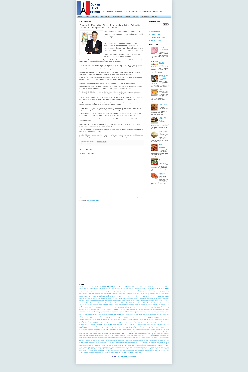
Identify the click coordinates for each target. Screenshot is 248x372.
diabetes (109, 309)
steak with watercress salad (115, 345)
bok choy (145, 293)
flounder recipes (109, 312)
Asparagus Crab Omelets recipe (133, 288)
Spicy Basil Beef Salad (154, 342)
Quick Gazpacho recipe (88, 333)
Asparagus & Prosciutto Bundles (106, 288)
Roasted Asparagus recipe (97, 335)
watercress (106, 350)
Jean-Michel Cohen (88, 143)
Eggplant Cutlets (111, 311)
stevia (123, 345)
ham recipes (118, 316)
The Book (95, 16)
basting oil (150, 291)
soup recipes (130, 342)
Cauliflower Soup (83, 298)
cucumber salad (165, 307)
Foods (127, 16)
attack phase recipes (126, 290)
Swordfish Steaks (83, 347)
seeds (119, 340)
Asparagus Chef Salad (120, 288)
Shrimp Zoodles (87, 342)
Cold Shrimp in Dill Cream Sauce (129, 306)
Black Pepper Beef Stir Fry (124, 293)
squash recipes (147, 343)
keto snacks (154, 319)
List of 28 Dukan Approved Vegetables (163, 62)
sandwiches (102, 338)
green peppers (139, 314)
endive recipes (150, 311)
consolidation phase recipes (149, 306)
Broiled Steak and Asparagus (133, 295)
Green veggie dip (147, 314)
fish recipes (101, 313)
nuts (131, 324)
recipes (124, 333)
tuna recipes (109, 348)
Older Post (140, 198)
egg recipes (89, 311)
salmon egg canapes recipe (128, 337)
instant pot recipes (136, 317)
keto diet (123, 319)
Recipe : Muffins (163, 104)
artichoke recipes (129, 286)
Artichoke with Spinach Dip (141, 286)
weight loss (166, 350)
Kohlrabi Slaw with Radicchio (124, 321)
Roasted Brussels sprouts (120, 335)
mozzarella (81, 324)
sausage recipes (120, 338)
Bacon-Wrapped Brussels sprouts (91, 291)
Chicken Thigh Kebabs (127, 302)
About (87, 16)
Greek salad (107, 314)
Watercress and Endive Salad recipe (117, 350)
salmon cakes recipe (99, 337)
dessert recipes (102, 309)
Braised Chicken (161, 293)
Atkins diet (109, 290)
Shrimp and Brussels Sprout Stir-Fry (141, 340)
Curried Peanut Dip (94, 309)
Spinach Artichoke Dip (95, 343)
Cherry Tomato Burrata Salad (142, 298)
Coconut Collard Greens (152, 304)
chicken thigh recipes (138, 302)
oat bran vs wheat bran (150, 324)
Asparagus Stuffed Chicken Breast (87, 290)
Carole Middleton (118, 296)
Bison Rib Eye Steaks (112, 293)
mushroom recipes (107, 324)
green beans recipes (115, 314)
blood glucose (133, 293)
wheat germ (87, 352)
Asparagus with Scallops (101, 290)
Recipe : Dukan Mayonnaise (163, 132)
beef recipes (162, 291)
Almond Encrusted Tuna (94, 286)
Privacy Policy (132, 331)
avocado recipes (136, 290)
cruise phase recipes (124, 307)
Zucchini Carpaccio (106, 352)
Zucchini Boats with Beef (96, 352)
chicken (163, 298)
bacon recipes (157, 290)
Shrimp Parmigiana (160, 340)
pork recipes (110, 329)
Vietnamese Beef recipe (150, 348)
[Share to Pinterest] (105, 142)
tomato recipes (156, 347)
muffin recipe (87, 324)
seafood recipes (93, 340)
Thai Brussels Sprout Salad (108, 347)
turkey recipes (134, 348)
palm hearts (99, 326)
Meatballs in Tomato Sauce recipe (105, 322)
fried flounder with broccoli (126, 312)
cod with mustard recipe (102, 306)
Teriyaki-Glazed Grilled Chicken (95, 347)
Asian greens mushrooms (92, 288)
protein (161, 331)
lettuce (155, 321)
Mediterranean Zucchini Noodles (135, 322)
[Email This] (98, 142)
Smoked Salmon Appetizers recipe (99, 342)
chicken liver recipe (103, 300)
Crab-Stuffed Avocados (90, 307)
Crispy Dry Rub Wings (113, 307)
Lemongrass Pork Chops (136, 321)
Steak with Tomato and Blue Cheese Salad (98, 345)
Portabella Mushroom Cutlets (132, 329)
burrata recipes (87, 296)
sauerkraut (114, 338)
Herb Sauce (148, 316)
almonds (102, 286)
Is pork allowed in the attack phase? (163, 48)
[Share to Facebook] (104, 142)
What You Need (117, 16)
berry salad (85, 293)
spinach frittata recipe (105, 343)
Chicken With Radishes (123, 304)
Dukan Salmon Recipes (162, 174)
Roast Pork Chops (87, 335)
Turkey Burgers (127, 348)
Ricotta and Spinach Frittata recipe (145, 333)
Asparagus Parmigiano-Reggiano (148, 288)
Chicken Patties (139, 300)
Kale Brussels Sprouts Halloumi (89, 319)
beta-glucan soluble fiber (94, 293)
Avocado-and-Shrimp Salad (146, 290)
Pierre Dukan (82, 327)
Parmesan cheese (122, 326)
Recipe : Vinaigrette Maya (163, 90)
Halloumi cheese (87, 316)
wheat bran (82, 352)
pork (139, 327)
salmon (161, 335)
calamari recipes (109, 296)
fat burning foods (91, 312)
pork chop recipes (145, 327)
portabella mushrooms (144, 329)
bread (87, 295)
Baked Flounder (143, 291)
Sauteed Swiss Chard (139, 338)
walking (101, 350)
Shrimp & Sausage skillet (126, 340)
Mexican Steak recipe (148, 322)
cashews (145, 296)
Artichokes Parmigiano (160, 286)
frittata (136, 312)
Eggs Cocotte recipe (141, 311)
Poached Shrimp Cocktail (121, 327)
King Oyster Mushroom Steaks (92, 321)
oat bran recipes (141, 324)
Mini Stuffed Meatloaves (158, 322)
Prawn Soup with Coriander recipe (106, 331)
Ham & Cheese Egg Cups (98, 316)
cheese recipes (122, 298)
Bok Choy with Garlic (152, 293)
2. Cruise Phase (154, 34)
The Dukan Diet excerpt (147, 347)
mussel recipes (116, 324)
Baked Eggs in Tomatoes (122, 291)
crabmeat (98, 307)
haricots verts (130, 316)
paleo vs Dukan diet (91, 326)
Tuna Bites (102, 348)
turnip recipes (141, 348)
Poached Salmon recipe (91, 327)
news (95, 143)
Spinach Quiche (114, 343)
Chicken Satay (101, 302)
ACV (80, 286)
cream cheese (104, 307)
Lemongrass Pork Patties (148, 321)
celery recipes (115, 298)
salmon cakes (90, 337)
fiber (97, 312)
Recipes (135, 16)
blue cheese (139, 293)
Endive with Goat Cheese (160, 311)
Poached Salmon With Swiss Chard (106, 327)
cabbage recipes (101, 296)
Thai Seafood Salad (137, 347)
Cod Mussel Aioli (162, 304)
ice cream (99, 317)
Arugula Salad (82, 288)
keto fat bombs (128, 319)
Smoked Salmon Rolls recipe (114, 342)
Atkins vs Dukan (116, 290)
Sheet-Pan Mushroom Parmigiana (162, 146)
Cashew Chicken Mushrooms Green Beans (132, 296)
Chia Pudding (152, 298)
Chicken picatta (158, 300)
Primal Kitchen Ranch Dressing (121, 331)
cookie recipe (159, 306)
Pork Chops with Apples (155, 327)
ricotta (136, 333)
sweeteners (154, 345)
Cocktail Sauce (143, 304)
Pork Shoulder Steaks (119, 329)
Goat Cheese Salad (99, 314)
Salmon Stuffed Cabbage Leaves (91, 338)
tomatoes (85, 348)
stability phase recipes (156, 343)
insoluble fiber (118, 317)
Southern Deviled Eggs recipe (141, 342)
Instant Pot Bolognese (127, 317)
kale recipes (99, 319)
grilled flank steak (155, 314)
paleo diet (84, 326)
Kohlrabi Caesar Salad (104, 321)
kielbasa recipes (160, 319)
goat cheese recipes (90, 314)
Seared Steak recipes (113, 340)
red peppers (131, 333)
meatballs (95, 322)
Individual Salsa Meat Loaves (108, 317)
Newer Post (83, 198)
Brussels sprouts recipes (147, 295)
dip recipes (114, 309)
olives (157, 324)
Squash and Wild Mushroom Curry (135, 343)
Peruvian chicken (147, 326)
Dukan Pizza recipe (164, 309)
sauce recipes (108, 338)
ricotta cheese (157, 333)
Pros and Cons (138, 331)
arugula (167, 286)
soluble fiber (124, 342)
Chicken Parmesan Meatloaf (114, 300)
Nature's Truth (123, 324)
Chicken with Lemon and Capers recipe (93, 304)
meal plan (91, 322)
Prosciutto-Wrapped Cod (153, 331)
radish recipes (104, 333)
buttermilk (94, 296)
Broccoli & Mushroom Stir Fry (95, 295)
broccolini (125, 295)
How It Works (105, 16)
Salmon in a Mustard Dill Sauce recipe (145, 337)
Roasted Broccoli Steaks (109, 335)
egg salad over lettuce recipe (100, 311)
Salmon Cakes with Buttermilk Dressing (113, 337)
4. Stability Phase (155, 40)
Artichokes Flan (150, 286)
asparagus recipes (163, 288)
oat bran (135, 324)
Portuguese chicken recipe (91, 331)
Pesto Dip (156, 326)
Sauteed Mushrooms (129, 338)
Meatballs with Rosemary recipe (121, 322)
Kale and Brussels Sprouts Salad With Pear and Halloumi (163, 77)
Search (154, 16)
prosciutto (145, 331)
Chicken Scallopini (109, 302)
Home (80, 16)
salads (157, 335)
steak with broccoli (83, 345)
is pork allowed (144, 317)
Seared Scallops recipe (102, 340)
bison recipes (104, 293)
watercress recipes (130, 350)
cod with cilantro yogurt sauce (90, 306)
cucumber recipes (155, 307)
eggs (135, 311)
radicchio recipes (97, 333)
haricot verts (124, 316)
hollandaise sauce (155, 316)
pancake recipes (114, 326)
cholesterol (131, 304)
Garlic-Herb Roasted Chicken (158, 312)
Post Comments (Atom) (93, 200)
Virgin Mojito (96, 350)
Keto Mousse (140, 319)
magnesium (166, 321)
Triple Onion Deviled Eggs (94, 348)
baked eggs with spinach (134, 291)
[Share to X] (102, 142)
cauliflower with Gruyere (106, 298)
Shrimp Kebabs (152, 340)
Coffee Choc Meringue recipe (114, 306)
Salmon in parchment (159, 337)
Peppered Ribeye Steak (133, 326)
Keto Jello (135, 319)
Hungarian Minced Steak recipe (89, 317)
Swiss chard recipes (163, 345)
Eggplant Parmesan (119, 311)
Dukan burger (129, 309)
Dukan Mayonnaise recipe (143, 309)
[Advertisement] (137, 5)
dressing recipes (121, 309)
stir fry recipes (128, 345)
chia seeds (158, 298)
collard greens (139, 306)
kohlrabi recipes (113, 321)
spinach (161, 342)
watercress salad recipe (140, 350)
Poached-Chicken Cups (132, 327)
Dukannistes (145, 16)
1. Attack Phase (154, 31)
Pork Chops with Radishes (91, 329)
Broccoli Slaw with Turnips (116, 295)
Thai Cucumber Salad (120, 347)
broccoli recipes (106, 295)
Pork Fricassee (101, 329)
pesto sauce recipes (164, 326)
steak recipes (165, 344)
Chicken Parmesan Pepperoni (128, 300)
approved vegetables (120, 286)
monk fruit (166, 322)
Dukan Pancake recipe (154, 309)
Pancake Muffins (105, 326)
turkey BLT (120, 348)
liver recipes (160, 321)
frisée (133, 312)
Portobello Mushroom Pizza (157, 329)
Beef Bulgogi (155, 291)
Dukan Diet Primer (122, 356)
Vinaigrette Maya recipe (88, 350)
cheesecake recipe (131, 298)
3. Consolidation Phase (157, 37)
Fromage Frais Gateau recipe (145, 312)
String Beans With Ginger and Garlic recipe (142, 345)
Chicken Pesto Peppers (148, 300)
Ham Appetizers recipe (109, 316)
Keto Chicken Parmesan (115, 319)
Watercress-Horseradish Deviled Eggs (154, 350)
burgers (81, 296)
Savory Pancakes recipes (150, 338)
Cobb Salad (137, 304)
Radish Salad (111, 333)
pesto (153, 326)
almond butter (85, 286)
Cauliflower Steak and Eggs (93, 298)
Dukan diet (134, 309)
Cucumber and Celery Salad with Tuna (140, 307)
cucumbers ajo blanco (84, 309)
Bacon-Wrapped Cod (103, 291)
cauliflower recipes (163, 296)
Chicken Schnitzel (117, 302)
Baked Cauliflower (112, 291)
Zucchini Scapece (139, 352)
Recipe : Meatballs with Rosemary (163, 118)
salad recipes (150, 335)
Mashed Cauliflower (83, 322)
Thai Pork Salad (128, 347)
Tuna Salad (115, 348)
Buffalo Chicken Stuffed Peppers (161, 295)
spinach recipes (122, 344)
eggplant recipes (129, 311)
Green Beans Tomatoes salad (128, 314)
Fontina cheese (116, 312)
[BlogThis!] (100, 142)
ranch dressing (118, 333)
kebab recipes (106, 319)
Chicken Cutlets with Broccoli (92, 300)
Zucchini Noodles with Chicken (117, 352)
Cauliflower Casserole (153, 296)
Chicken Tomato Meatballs (149, 302)
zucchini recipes (129, 352)
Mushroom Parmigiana (96, 324)
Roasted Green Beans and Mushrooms (135, 335)
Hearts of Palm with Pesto (139, 316)
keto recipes (147, 319)
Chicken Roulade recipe (91, 302)
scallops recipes (160, 339)
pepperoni (141, 326)
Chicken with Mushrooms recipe (110, 304)
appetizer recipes (109, 286)
